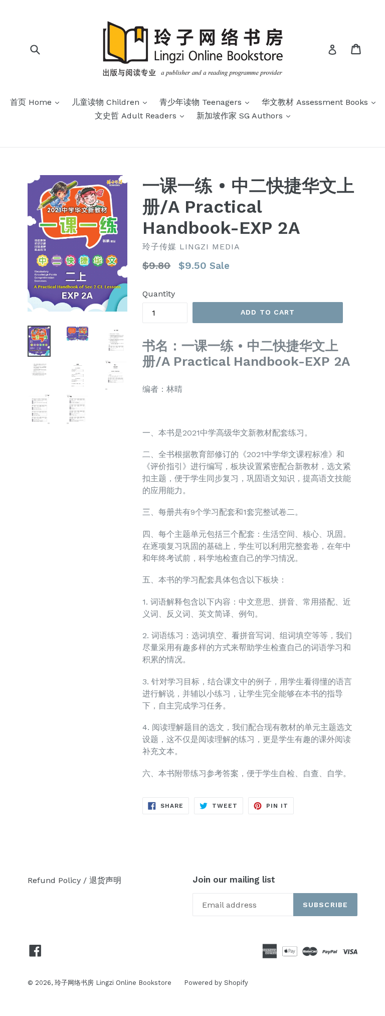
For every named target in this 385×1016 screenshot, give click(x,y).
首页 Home (37, 102)
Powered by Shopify (216, 982)
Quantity (158, 294)
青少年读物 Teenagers (206, 102)
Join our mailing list (233, 880)
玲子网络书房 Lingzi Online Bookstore (113, 982)
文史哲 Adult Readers (142, 115)
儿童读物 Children (112, 102)
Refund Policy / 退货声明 (74, 880)
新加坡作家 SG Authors (246, 115)
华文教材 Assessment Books (321, 102)
